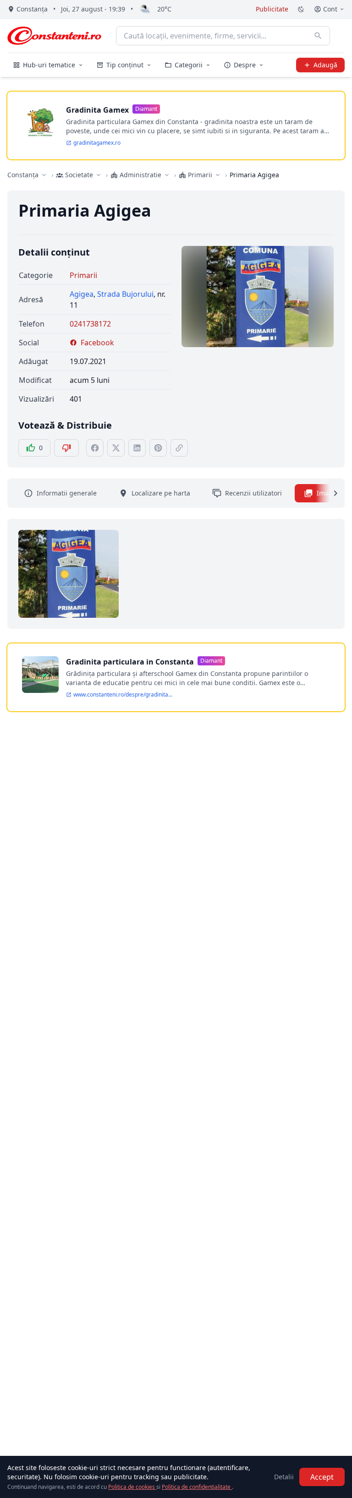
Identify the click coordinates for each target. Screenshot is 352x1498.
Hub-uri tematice (49, 64)
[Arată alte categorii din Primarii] (217, 175)
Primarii (83, 275)
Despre (245, 64)
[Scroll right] (330, 493)
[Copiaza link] (179, 448)
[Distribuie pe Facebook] (95, 448)
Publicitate (272, 9)
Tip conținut (124, 64)
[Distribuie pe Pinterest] (158, 448)
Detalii (284, 1476)
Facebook (97, 343)
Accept (322, 1477)
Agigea (82, 294)
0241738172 (90, 324)
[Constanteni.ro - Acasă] (54, 36)
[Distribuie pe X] (116, 448)
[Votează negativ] (66, 448)
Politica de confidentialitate (197, 1487)
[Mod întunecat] (301, 9)
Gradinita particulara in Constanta (130, 662)
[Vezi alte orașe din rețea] (44, 175)
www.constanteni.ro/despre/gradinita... (122, 694)
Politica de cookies (132, 1487)
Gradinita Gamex (97, 110)
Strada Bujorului (125, 294)
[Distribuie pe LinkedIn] (137, 448)
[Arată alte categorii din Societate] (98, 175)
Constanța (22, 174)
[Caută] (318, 35)
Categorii (189, 64)
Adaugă (325, 64)
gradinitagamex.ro (97, 143)
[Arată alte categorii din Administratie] (166, 175)
